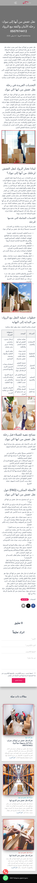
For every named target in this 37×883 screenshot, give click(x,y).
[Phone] (5, 871)
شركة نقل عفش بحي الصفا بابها (21, 855)
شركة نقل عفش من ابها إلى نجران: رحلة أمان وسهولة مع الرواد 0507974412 (20, 742)
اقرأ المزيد (12, 757)
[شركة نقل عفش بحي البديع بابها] (18, 779)
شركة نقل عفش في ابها (25, 797)
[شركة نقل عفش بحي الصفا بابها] (18, 834)
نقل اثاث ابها (24, 599)
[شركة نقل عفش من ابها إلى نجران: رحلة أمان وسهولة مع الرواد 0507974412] (18, 719)
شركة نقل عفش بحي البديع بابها (21, 800)
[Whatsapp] (5, 878)
